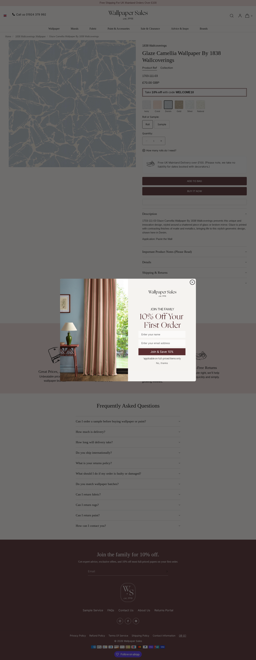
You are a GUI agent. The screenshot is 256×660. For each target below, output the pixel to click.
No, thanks (162, 363)
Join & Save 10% (161, 351)
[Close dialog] (192, 282)
